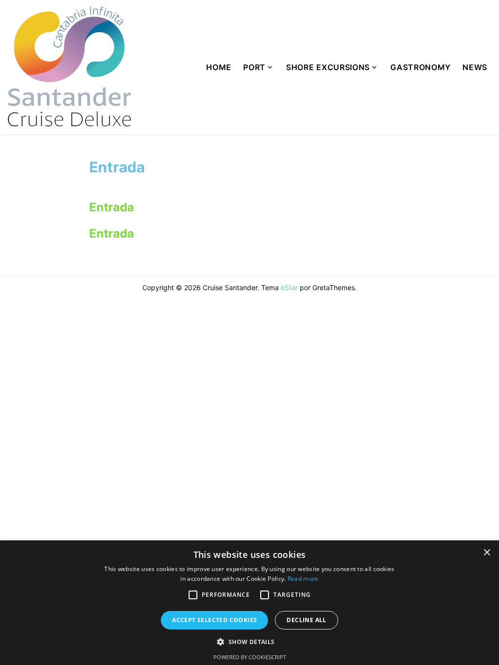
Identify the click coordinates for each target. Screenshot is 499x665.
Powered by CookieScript (249, 657)
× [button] (486, 552)
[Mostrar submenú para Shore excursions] (377, 67)
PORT (254, 67)
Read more (303, 578)
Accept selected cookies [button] (214, 620)
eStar (289, 287)
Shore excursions (328, 67)
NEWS (474, 67)
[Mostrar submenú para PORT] (273, 67)
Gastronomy (420, 67)
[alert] (249, 602)
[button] (193, 595)
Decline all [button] (306, 620)
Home (218, 67)
